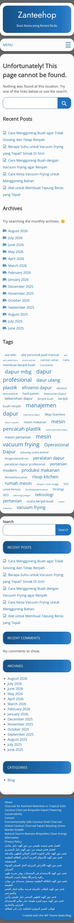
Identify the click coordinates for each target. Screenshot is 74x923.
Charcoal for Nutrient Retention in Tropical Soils (35, 806)
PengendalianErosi (16, 458)
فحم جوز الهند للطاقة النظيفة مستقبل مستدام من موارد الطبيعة (36, 883)
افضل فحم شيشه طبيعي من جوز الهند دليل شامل (32, 845)
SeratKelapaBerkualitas (36, 489)
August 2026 (18, 231)
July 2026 (15, 237)
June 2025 (16, 328)
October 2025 (19, 300)
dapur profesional (27, 375)
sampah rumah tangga (47, 484)
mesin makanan (35, 422)
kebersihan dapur (19, 398)
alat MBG (10, 355)
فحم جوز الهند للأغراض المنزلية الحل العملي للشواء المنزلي (33, 867)
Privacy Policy (13, 841)
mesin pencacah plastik (34, 425)
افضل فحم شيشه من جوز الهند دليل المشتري (30, 849)
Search (8, 521)
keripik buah (46, 399)
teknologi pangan (22, 495)
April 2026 (16, 258)
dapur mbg (18, 371)
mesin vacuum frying (27, 440)
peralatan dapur (49, 458)
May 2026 (15, 251)
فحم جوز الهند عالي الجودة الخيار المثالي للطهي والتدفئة (35, 853)
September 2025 (21, 307)
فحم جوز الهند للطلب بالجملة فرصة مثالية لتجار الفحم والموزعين (34, 891)
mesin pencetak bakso (57, 430)
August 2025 (18, 314)
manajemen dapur (29, 409)
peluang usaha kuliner (34, 452)
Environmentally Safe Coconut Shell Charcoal (33, 822)
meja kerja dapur (31, 414)
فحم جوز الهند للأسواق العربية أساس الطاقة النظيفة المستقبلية (33, 859)
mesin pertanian (18, 437)
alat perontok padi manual (40, 355)
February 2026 (19, 272)
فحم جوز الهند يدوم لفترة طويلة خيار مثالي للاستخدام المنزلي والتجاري (34, 902)
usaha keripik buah (40, 501)
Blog (11, 780)
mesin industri (12, 422)
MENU (8, 44)
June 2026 (16, 244)
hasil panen (31, 393)
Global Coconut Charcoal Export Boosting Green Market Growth (35, 827)
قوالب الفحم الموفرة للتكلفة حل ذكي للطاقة (30, 908)
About (8, 802)
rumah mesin (18, 483)
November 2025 (21, 293)
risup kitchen (45, 477)
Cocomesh (46, 365)
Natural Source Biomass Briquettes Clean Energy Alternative (36, 835)
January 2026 (18, 279)
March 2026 (17, 265)
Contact (9, 818)
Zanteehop (37, 15)
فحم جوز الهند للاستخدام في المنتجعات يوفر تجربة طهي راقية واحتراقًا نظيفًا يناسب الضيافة (36, 875)
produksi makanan (41, 470)
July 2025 (15, 321)
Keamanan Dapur (55, 393)
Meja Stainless (55, 414)
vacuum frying (31, 507)
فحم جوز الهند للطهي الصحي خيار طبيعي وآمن (30, 897)
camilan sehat (49, 360)
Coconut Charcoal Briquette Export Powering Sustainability (33, 812)
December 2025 (20, 286)
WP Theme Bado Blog (57, 915)
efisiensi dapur (37, 388)
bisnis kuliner (29, 360)
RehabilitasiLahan (16, 477)
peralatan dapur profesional (25, 464)
